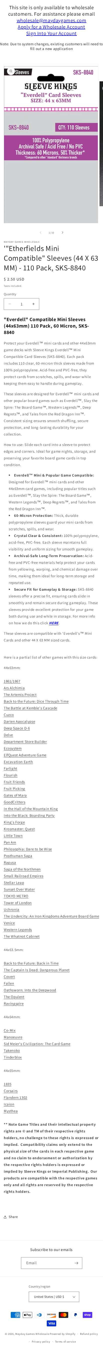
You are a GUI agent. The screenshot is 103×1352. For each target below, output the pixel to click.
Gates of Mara (15, 795)
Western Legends (18, 929)
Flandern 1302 (15, 1097)
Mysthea (11, 1111)
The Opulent (14, 996)
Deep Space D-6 (17, 728)
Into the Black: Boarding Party (29, 815)
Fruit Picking (14, 788)
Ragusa (10, 862)
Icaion (9, 1104)
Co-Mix (10, 1030)
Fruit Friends (14, 781)
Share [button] (13, 1216)
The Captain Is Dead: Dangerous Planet (37, 969)
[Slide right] (62, 232)
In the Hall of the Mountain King (31, 808)
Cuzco (9, 714)
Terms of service (65, 1341)
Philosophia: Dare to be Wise (28, 849)
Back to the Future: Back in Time (31, 963)
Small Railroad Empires (23, 875)
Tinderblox (13, 1057)
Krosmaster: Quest (19, 828)
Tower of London (18, 902)
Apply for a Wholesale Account (51, 27)
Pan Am (10, 842)
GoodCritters (14, 802)
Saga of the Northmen (22, 869)
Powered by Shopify (63, 1334)
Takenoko (12, 1050)
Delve (8, 734)
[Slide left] (40, 232)
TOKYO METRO (16, 896)
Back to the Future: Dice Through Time (36, 701)
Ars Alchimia (14, 687)
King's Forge (14, 822)
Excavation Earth (18, 761)
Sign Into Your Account (51, 33)
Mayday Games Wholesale (32, 1334)
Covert (9, 976)
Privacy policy (41, 1341)
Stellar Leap (14, 882)
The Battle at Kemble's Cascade (30, 708)
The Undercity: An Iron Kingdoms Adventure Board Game (51, 916)
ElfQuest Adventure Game (25, 755)
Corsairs (11, 1090)
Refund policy (89, 1334)
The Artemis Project (20, 694)
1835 (7, 1084)
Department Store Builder (25, 741)
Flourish (11, 775)
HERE (53, 623)
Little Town (13, 835)
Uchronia (12, 909)
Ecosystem (13, 748)
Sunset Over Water (19, 889)
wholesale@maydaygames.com (51, 20)
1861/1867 (12, 681)
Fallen (9, 983)
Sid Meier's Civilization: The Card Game (37, 1043)
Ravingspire (14, 1003)
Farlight (10, 768)
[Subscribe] (76, 1263)
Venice (9, 922)
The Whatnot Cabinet (22, 936)
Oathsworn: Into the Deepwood (30, 990)
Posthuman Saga (18, 855)
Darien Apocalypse (19, 721)
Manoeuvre (13, 1037)
